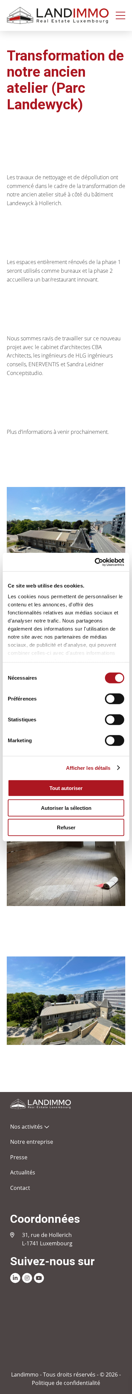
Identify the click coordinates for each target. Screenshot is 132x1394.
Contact (20, 1188)
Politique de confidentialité (66, 1383)
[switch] (114, 698)
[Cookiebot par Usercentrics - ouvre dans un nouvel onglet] (95, 562)
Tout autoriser (66, 788)
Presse (18, 1157)
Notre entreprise (31, 1141)
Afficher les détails (88, 767)
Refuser (66, 827)
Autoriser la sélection (66, 808)
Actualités (22, 1172)
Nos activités (26, 1126)
